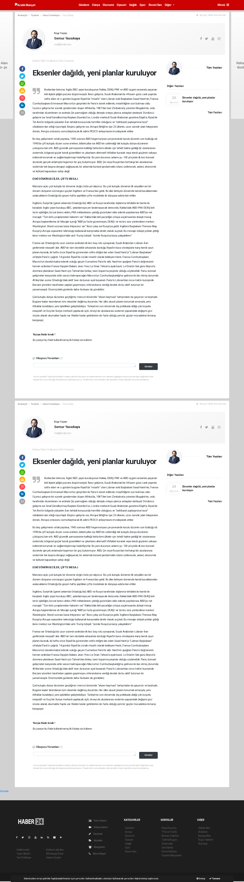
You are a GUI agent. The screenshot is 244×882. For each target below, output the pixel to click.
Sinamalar (167, 843)
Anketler (203, 831)
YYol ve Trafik (169, 831)
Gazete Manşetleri (172, 855)
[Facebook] (18, 837)
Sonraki (4, 791)
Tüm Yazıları (214, 67)
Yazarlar (35, 15)
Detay (201, 878)
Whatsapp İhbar (54, 853)
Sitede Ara (204, 827)
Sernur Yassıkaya (51, 15)
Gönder (149, 366)
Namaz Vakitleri (170, 835)
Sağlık (133, 5)
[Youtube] (36, 837)
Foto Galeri (100, 820)
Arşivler (98, 840)
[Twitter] (24, 837)
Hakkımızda (23, 849)
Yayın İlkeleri (23, 853)
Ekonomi (108, 5)
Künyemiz (99, 847)
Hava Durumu (169, 827)
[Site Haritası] (56, 837)
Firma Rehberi (169, 851)
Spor (143, 5)
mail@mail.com (62, 44)
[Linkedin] (43, 837)
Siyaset (121, 5)
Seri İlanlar (167, 847)
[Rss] (49, 837)
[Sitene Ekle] (62, 837)
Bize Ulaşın (99, 853)
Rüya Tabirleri (205, 839)
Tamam (215, 878)
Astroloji (202, 843)
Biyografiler (204, 835)
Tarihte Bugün (169, 839)
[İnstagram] (30, 837)
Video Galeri (100, 827)
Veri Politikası (24, 857)
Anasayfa (23, 15)
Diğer (168, 5)
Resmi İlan (155, 5)
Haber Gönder (53, 857)
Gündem (84, 5)
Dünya (96, 5)
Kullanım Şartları (55, 849)
